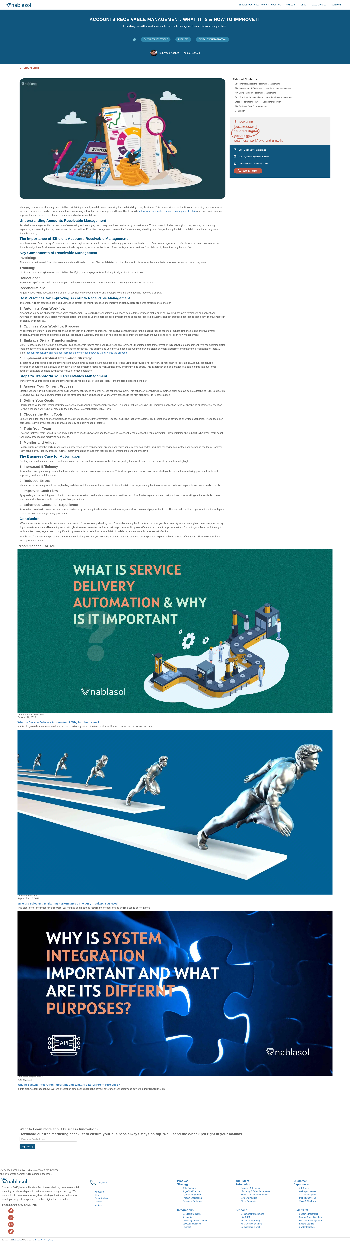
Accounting (188, 1217)
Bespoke (241, 1210)
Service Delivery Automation (254, 1194)
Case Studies (101, 1198)
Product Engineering (192, 1198)
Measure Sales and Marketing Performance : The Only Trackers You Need (68, 903)
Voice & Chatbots (307, 1201)
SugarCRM (301, 1210)
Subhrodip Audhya (169, 52)
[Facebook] (324, 68)
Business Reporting (250, 1220)
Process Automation (250, 1188)
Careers (99, 1201)
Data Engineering (249, 1198)
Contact (98, 1205)
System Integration (192, 1194)
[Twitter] (319, 68)
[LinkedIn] (329, 68)
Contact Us (3, 1178)
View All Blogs (31, 67)
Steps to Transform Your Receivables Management (258, 102)
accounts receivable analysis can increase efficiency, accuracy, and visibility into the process (77, 352)
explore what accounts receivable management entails (167, 211)
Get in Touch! (250, 170)
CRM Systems (189, 1188)
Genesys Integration (308, 1214)
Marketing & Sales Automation (255, 1191)
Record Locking (306, 1223)
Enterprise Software (192, 1201)
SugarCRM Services (192, 1191)
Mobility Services (307, 1198)
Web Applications (307, 1191)
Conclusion (240, 111)
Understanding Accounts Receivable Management (257, 84)
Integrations (185, 1210)
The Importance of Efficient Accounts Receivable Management (263, 88)
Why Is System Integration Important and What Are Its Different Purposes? (69, 1084)
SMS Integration (307, 1227)
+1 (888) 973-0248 (102, 1182)
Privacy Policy (48, 1240)
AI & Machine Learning (251, 1223)
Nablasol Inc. (17, 1240)
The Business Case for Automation (251, 106)
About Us (99, 1191)
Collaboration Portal (250, 1227)
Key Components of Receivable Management (255, 93)
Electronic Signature (192, 1214)
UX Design (304, 1188)
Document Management (252, 1214)
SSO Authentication (192, 1223)
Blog (97, 1195)
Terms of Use (39, 1240)
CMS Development (308, 1194)
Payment (187, 1227)
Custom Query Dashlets (310, 1217)
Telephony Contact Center (195, 1220)
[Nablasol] (14, 1182)
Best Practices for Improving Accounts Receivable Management (264, 97)
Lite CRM (245, 1217)
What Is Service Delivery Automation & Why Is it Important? (58, 722)
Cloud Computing (249, 1201)
